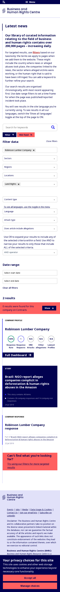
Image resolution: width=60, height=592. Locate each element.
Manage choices (30, 585)
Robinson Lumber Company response (25, 426)
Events (10, 509)
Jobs (18, 509)
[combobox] (30, 199)
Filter (7, 134)
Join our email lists (28, 512)
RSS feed (24, 134)
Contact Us (12, 512)
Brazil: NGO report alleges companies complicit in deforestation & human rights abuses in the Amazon (27, 382)
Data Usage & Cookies (41, 509)
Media (25, 509)
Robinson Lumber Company (27, 329)
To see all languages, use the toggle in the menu (27, 206)
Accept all (30, 578)
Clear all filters (10, 287)
